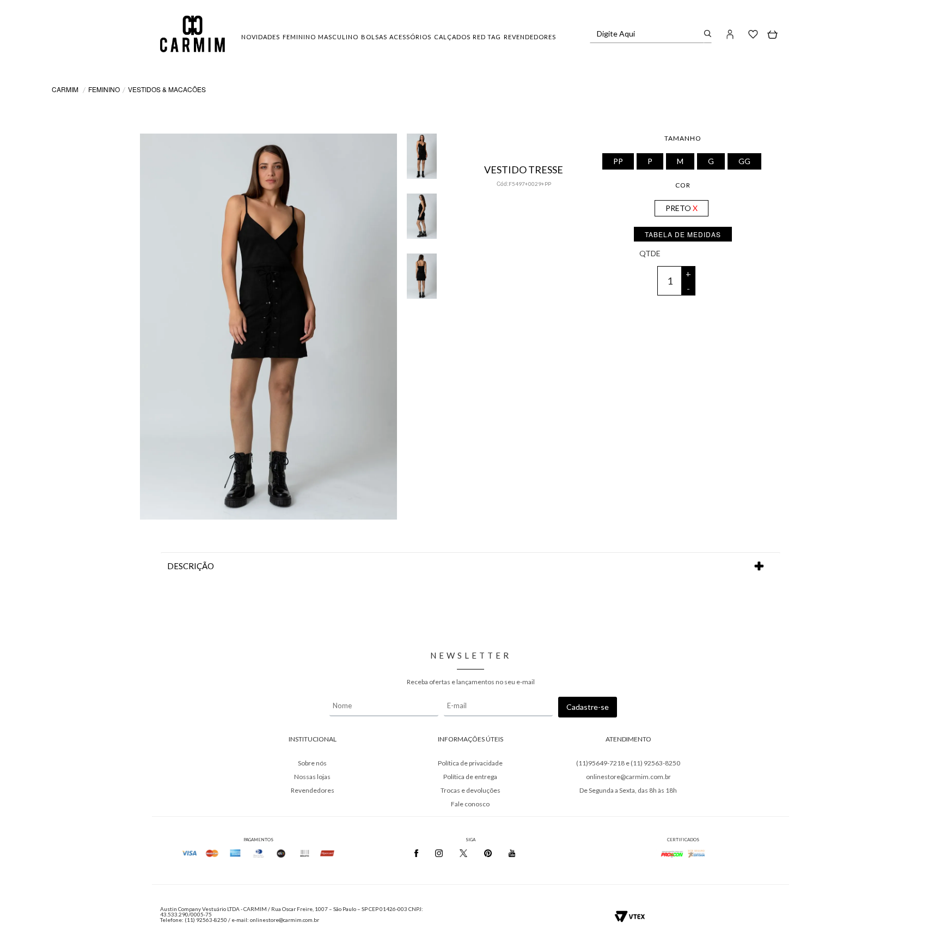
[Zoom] (422, 149)
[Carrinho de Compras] (772, 34)
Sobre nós (312, 763)
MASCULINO (338, 36)
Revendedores (312, 790)
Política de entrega (470, 777)
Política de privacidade (470, 763)
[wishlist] (753, 34)
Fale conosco (470, 804)
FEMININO (299, 36)
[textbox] (647, 34)
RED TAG (487, 36)
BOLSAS (374, 36)
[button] (730, 34)
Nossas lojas (312, 777)
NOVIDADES (260, 36)
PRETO (678, 208)
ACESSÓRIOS (410, 36)
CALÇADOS (452, 36)
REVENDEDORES (530, 36)
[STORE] (192, 33)
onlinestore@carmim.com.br (628, 777)
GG (744, 161)
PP (618, 161)
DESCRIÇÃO (190, 566)
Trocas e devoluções (470, 790)
